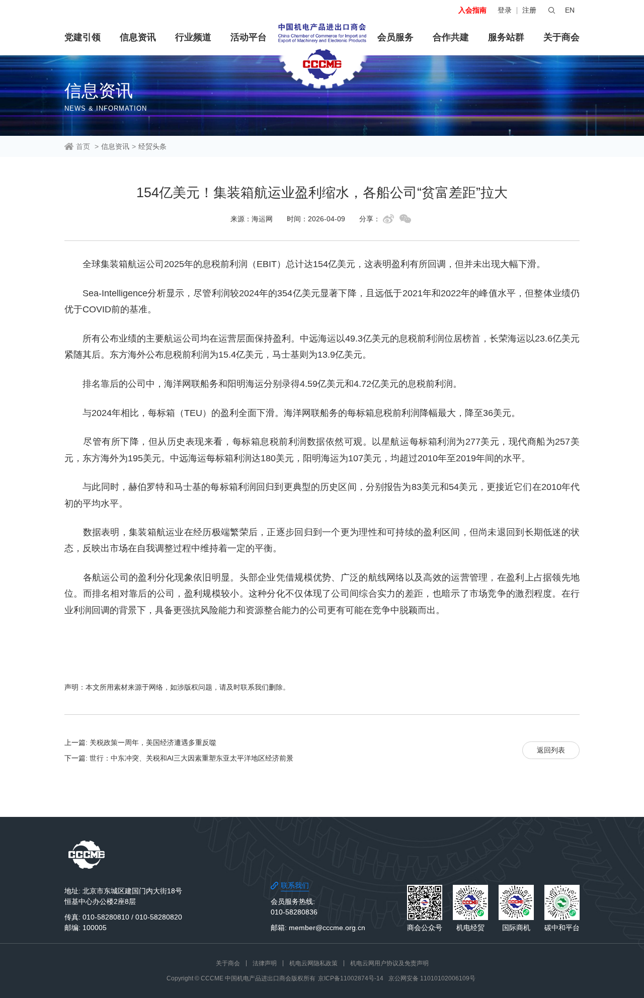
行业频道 (193, 37)
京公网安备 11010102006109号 (431, 978)
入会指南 (472, 10)
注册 (529, 10)
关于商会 (561, 37)
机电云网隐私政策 (313, 963)
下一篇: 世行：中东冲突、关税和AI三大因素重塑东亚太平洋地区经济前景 (178, 758)
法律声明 (265, 963)
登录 (505, 10)
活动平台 (248, 37)
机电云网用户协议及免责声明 (389, 963)
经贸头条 (152, 146)
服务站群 (506, 37)
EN (570, 10)
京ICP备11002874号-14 (350, 978)
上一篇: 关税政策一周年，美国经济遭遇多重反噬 (140, 742)
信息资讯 (138, 37)
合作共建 (451, 37)
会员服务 (395, 37)
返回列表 (551, 750)
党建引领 (82, 37)
